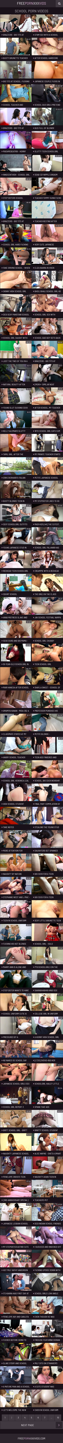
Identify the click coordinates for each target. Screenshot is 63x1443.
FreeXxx (31, 3)
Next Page (27, 1425)
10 (58, 1417)
